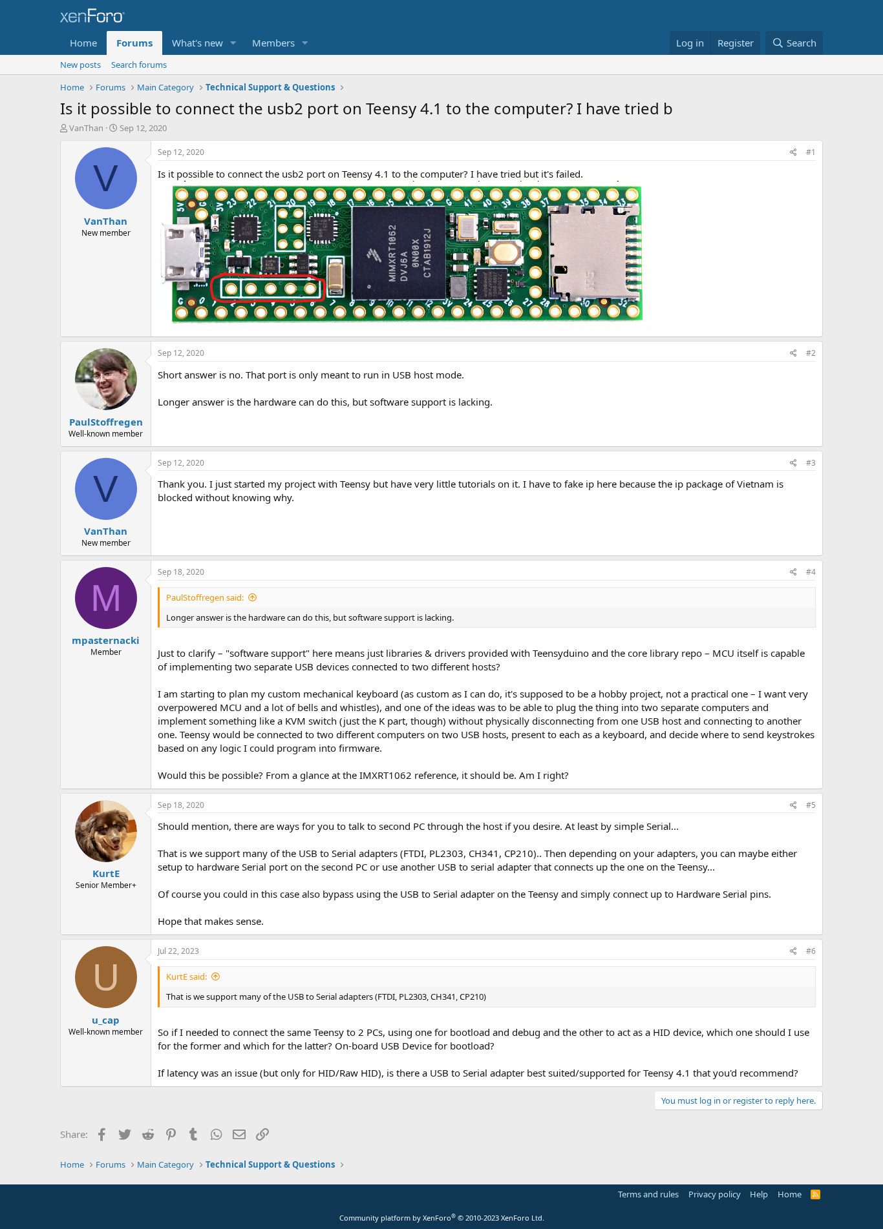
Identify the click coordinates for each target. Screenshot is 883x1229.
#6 (811, 950)
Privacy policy (714, 1194)
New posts (80, 64)
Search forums (139, 64)
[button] (233, 43)
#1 (811, 152)
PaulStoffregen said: (205, 597)
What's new (197, 42)
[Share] (793, 152)
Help (759, 1194)
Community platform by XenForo (441, 1218)
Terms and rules (648, 1194)
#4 (811, 571)
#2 (811, 352)
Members (273, 42)
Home (83, 42)
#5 (811, 805)
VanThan (86, 128)
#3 (811, 462)
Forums (134, 42)
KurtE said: (186, 976)
